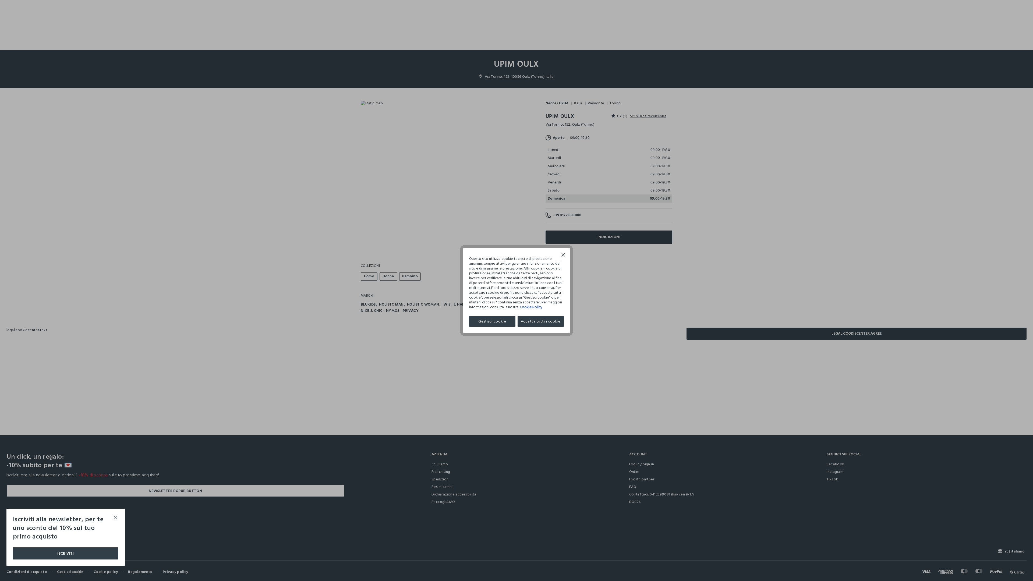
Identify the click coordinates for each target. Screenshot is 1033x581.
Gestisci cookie (492, 321)
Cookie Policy (531, 307)
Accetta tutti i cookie (541, 321)
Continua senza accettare (563, 255)
